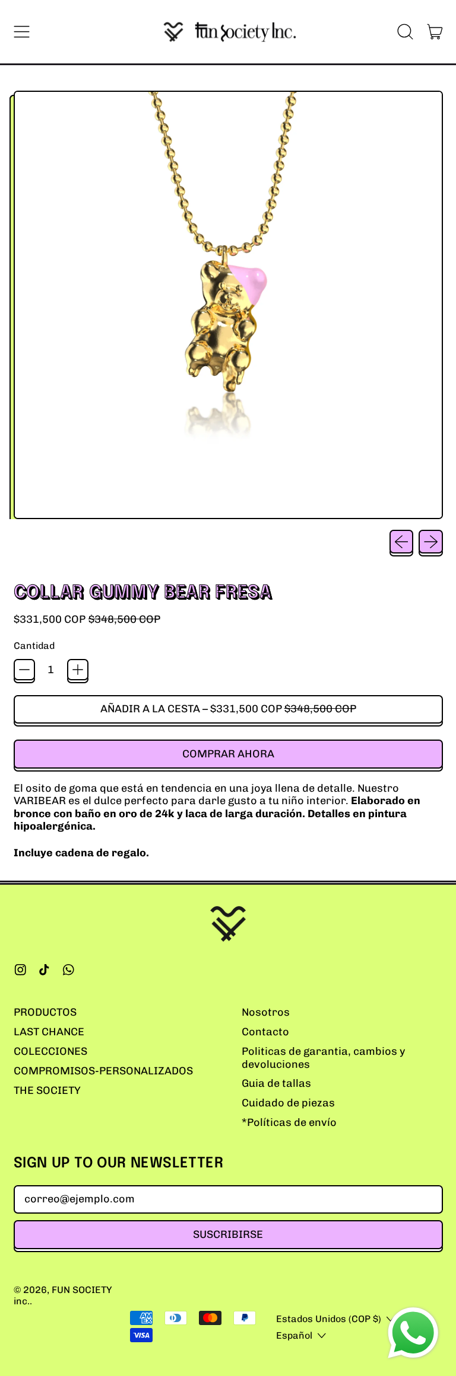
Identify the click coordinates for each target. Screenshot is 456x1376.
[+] (77, 669)
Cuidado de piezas (288, 1102)
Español (294, 1335)
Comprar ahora (228, 753)
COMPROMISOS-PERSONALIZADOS (103, 1070)
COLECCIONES (50, 1051)
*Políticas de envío (289, 1122)
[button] (405, 31)
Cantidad (34, 645)
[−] (24, 669)
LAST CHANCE (49, 1031)
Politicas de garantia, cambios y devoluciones (323, 1058)
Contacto (265, 1031)
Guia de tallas (276, 1083)
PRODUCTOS (45, 1012)
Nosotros (266, 1012)
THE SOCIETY (47, 1090)
